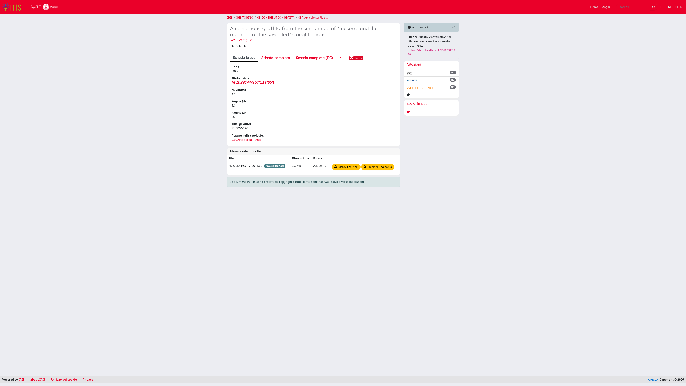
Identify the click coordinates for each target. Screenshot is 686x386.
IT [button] (661, 7)
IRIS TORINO (244, 17)
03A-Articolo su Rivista (313, 17)
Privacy (88, 380)
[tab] (341, 57)
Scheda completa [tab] (275, 57)
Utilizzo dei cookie (64, 380)
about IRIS (37, 380)
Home (594, 7)
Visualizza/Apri (347, 167)
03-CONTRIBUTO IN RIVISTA (275, 17)
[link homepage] (13, 7)
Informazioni (419, 27)
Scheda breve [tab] (244, 57)
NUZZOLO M (241, 40)
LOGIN (677, 7)
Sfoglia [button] (606, 7)
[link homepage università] (44, 7)
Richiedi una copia (379, 167)
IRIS (229, 17)
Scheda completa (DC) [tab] (314, 57)
